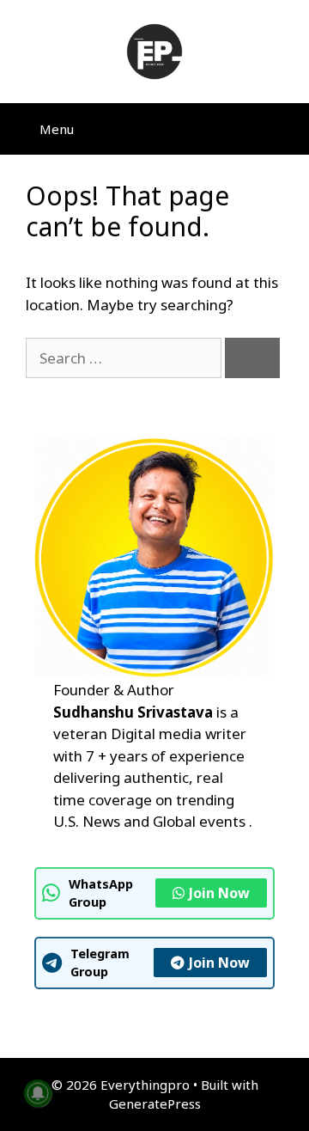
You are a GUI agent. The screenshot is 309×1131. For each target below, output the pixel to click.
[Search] (252, 358)
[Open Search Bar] (283, 129)
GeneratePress (155, 1103)
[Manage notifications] (38, 1093)
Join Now (219, 892)
